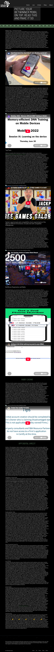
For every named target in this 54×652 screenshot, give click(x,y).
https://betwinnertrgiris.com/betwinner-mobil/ (15, 154)
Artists (39, 5)
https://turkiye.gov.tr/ (23, 605)
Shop (45, 5)
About (51, 5)
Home (28, 5)
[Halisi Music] (5, 4)
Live (33, 5)
